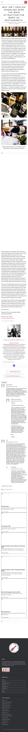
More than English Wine (6, 715)
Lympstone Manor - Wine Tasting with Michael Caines (13, 570)
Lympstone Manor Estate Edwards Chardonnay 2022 (13, 546)
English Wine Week (5, 707)
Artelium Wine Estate (14, 371)
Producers (4, 681)
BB (6, 440)
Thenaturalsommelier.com (7, 318)
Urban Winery (4, 721)
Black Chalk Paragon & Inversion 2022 (10, 592)
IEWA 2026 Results (5, 612)
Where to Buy (4, 688)
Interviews (4, 712)
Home (3, 679)
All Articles (4, 684)
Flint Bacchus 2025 (5, 526)
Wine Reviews (4, 686)
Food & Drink (10, 321)
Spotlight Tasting (5, 719)
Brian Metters (9, 384)
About (3, 690)
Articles (6, 321)
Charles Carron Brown (16, 399)
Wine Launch (4, 724)
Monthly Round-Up (5, 683)
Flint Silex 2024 (5, 506)
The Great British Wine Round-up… (14, 376)
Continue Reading (4, 512)
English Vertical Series (6, 702)
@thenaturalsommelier (7, 316)
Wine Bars (4, 722)
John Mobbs (13, 467)
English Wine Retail (5, 705)
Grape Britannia (5, 710)
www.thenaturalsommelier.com (9, 362)
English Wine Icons (5, 703)
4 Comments (16, 23)
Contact (3, 691)
